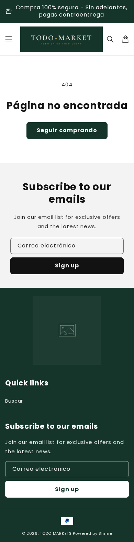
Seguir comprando (67, 130)
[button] (8, 39)
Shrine (105, 533)
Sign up (67, 265)
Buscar (14, 400)
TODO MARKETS (55, 533)
